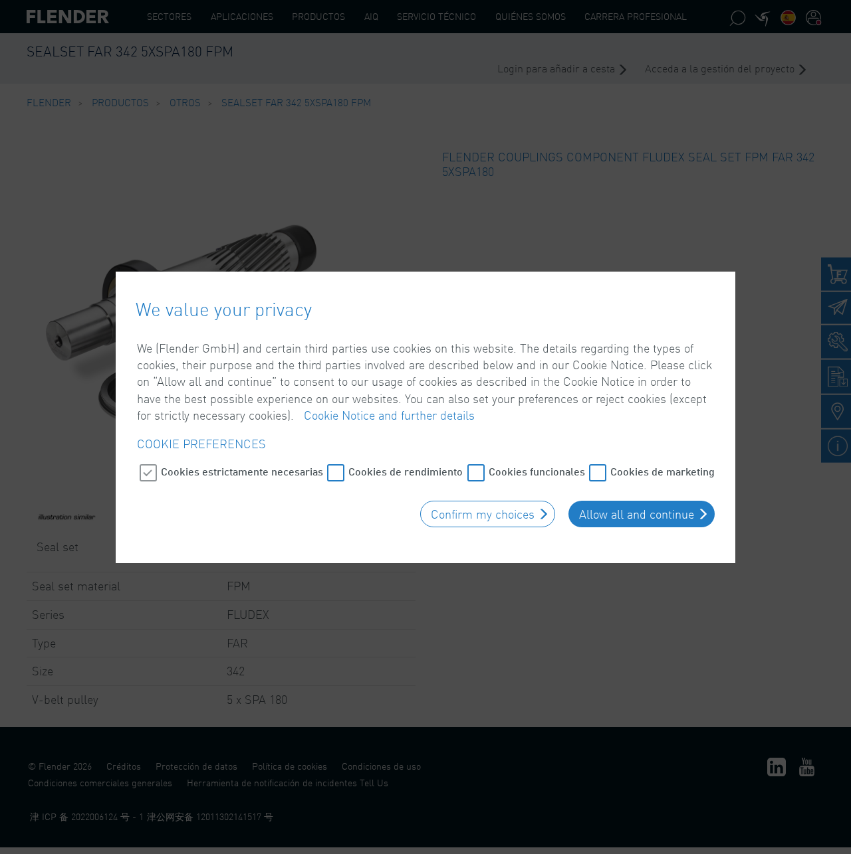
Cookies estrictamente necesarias (242, 471)
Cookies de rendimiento (405, 471)
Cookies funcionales (537, 471)
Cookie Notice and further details (389, 415)
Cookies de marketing (662, 471)
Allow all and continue (636, 514)
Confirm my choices (483, 514)
